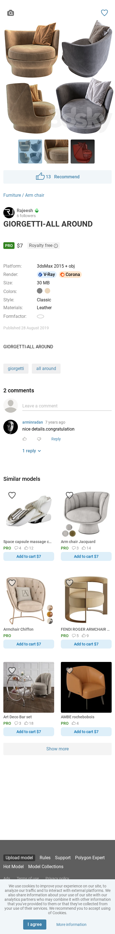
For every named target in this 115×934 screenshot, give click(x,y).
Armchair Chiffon (18, 629)
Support (63, 857)
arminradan (32, 422)
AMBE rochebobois (77, 717)
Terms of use (28, 878)
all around (46, 368)
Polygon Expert (90, 857)
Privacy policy (57, 878)
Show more (57, 748)
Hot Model (13, 866)
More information (71, 924)
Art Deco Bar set (17, 717)
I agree (35, 924)
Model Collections (45, 866)
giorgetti (16, 368)
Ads (6, 878)
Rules (45, 857)
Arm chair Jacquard (78, 541)
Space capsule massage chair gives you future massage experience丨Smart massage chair (27, 541)
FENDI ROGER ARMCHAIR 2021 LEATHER (85, 629)
